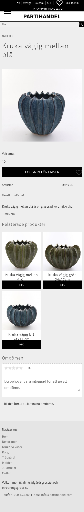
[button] (7, 11)
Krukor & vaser (12, 447)
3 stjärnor (13, 368)
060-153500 (72, 3)
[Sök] (81, 24)
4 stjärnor (17, 368)
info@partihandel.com (48, 9)
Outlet (6, 473)
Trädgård (8, 457)
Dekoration (10, 442)
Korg (5, 452)
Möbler (7, 463)
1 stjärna (6, 368)
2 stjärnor (10, 368)
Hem (5, 437)
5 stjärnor (21, 368)
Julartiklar (9, 468)
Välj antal (8, 154)
